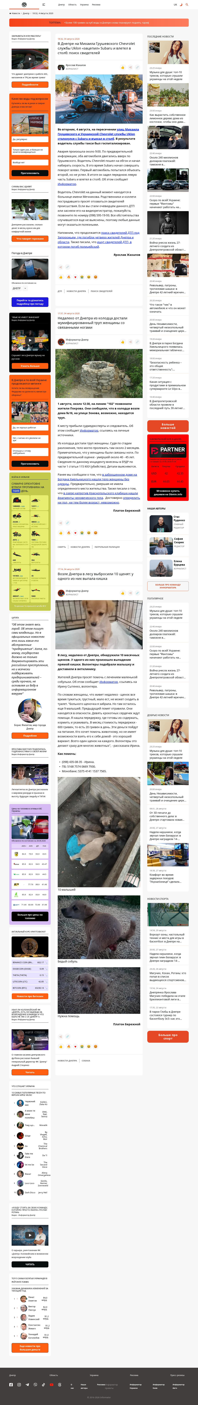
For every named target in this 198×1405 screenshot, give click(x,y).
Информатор (67, 184)
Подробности (30, 84)
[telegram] (27, 1384)
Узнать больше (30, 366)
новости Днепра (76, 291)
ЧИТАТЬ (30, 1264)
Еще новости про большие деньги (30, 1347)
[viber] (35, 1384)
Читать (30, 1072)
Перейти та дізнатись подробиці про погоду (30, 302)
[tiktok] (43, 1384)
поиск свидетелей (101, 291)
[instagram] (19, 1384)
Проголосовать (30, 173)
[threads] (59, 1384)
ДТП (60, 291)
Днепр (61, 4)
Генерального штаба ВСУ (35, 606)
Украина (84, 4)
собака (86, 1060)
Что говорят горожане (30, 238)
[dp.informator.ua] (24, 4)
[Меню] (43, 4)
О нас (72, 1386)
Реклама (96, 4)
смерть (62, 547)
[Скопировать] (137, 67)
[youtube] (51, 1384)
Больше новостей (167, 426)
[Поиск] (187, 4)
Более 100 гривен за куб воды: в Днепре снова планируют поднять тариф (107, 22)
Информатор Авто (179, 1386)
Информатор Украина (136, 1386)
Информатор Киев (159, 1386)
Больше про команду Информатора (168, 586)
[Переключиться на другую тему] (181, 4)
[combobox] (20, 288)
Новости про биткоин (30, 996)
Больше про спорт (168, 1036)
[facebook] (11, 1384)
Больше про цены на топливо (30, 916)
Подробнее (30, 735)
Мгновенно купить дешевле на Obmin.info (168, 492)
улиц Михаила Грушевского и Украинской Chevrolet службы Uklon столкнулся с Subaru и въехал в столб (98, 134)
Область (72, 4)
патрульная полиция (107, 547)
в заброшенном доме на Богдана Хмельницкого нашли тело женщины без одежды (97, 479)
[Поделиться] (130, 67)
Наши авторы (84, 1386)
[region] (30, 296)
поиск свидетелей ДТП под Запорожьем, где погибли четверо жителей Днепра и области (98, 237)
